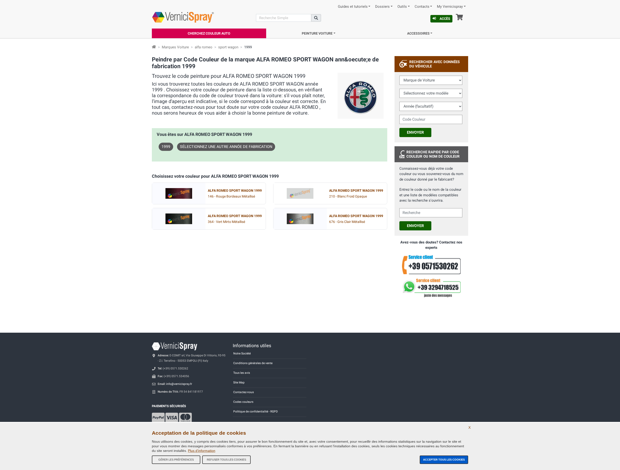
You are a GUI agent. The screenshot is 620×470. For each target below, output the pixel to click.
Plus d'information (201, 451)
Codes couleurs (243, 402)
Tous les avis (241, 373)
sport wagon (228, 47)
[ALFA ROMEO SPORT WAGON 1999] (178, 193)
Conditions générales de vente (252, 363)
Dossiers (382, 7)
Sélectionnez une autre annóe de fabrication (226, 146)
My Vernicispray (450, 7)
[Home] (154, 47)
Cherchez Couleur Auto (209, 33)
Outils (402, 7)
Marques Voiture (175, 47)
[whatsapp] (431, 288)
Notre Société (242, 353)
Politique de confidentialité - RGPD (255, 411)
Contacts (422, 7)
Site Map (239, 382)
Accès (445, 19)
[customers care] (431, 264)
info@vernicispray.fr (179, 384)
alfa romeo (203, 47)
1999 (166, 146)
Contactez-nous (243, 392)
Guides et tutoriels (353, 7)
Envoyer (415, 132)
